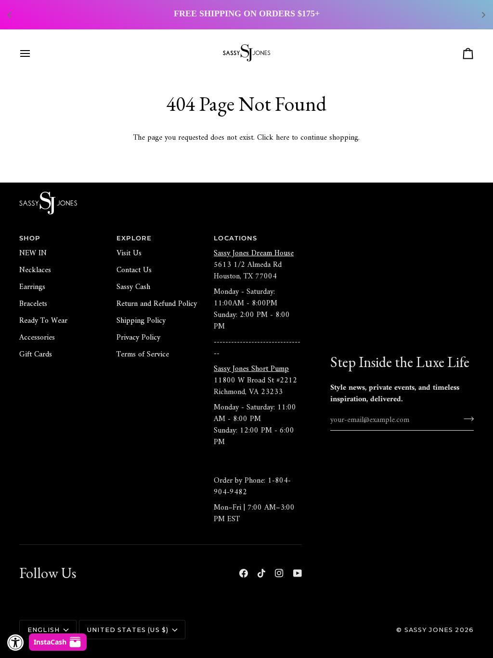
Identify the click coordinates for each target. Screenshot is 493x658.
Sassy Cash (133, 287)
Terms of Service (143, 354)
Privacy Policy (138, 337)
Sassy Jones (429, 629)
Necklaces (35, 270)
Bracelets (33, 304)
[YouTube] (297, 573)
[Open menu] (33, 53)
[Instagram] (279, 573)
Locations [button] (235, 238)
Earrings (32, 287)
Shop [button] (29, 238)
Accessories (37, 337)
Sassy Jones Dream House (254, 253)
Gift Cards (35, 354)
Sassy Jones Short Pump (251, 369)
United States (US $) (128, 629)
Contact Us (134, 270)
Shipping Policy (141, 321)
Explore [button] (134, 238)
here (282, 138)
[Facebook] (243, 573)
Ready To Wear (43, 321)
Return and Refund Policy (157, 304)
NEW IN (33, 253)
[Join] (466, 418)
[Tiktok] (261, 573)
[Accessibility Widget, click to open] (15, 642)
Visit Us (129, 253)
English (43, 629)
